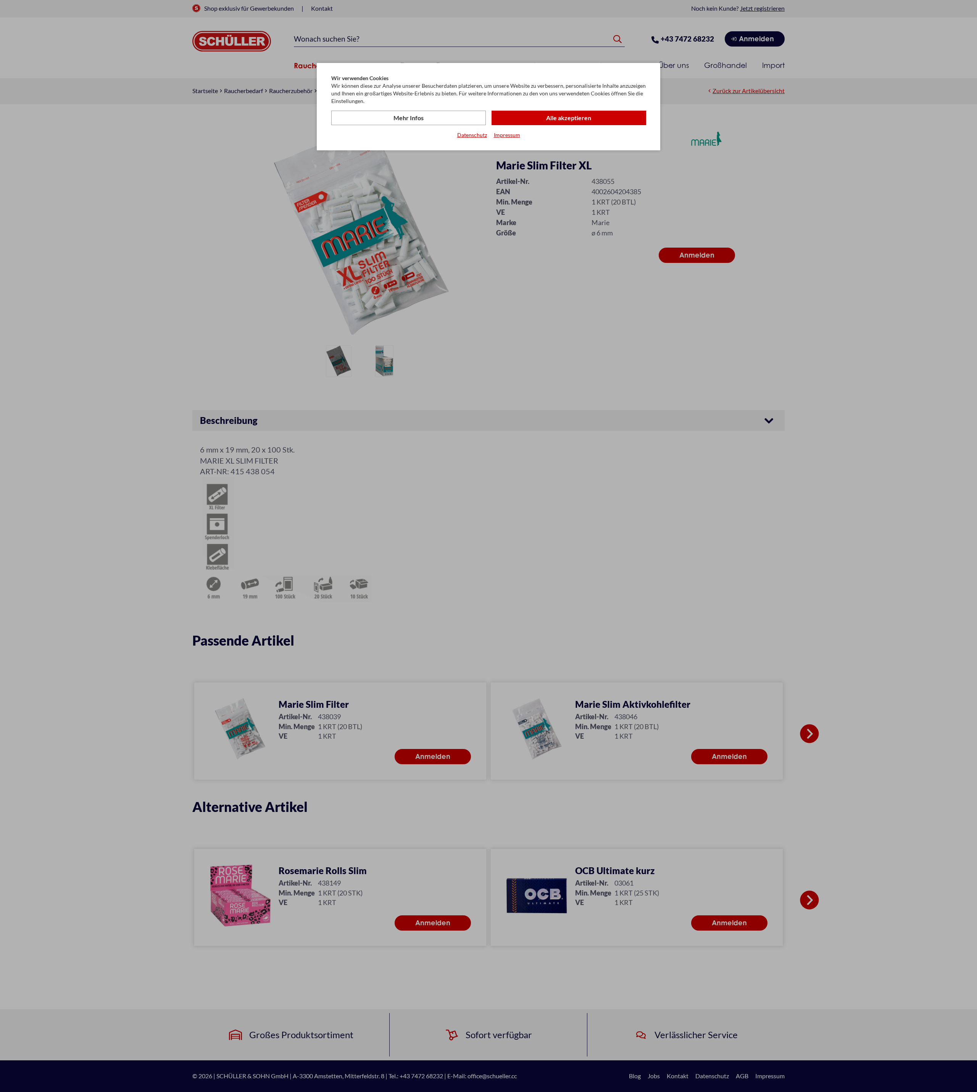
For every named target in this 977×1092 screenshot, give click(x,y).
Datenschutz (472, 135)
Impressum (507, 135)
